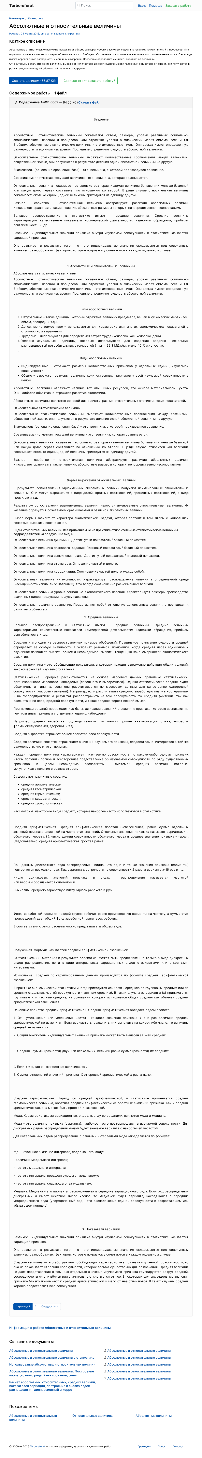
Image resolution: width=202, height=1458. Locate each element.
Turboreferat (37, 1446)
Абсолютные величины (154, 1416)
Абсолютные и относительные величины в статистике (51, 1357)
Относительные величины (92, 1416)
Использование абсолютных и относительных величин (52, 1364)
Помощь (155, 5)
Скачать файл (89, 102)
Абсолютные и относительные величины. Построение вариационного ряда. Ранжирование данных (51, 1373)
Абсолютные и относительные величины (41, 1351)
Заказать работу (178, 5)
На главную (16, 18)
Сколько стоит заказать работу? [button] (89, 81)
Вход (142, 5)
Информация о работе (60, 1328)
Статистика (35, 18)
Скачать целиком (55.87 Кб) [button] (34, 81)
